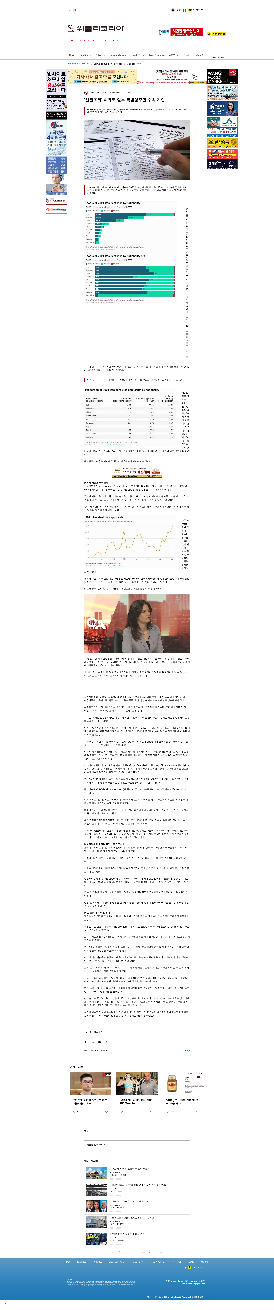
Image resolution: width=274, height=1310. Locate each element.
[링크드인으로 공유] (99, 1041)
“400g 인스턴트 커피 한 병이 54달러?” (182, 1102)
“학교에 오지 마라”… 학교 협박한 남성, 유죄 (90, 1102)
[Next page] (155, 1252)
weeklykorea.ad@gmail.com (193, 1284)
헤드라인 (98, 1032)
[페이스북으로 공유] (85, 1041)
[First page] (113, 1252)
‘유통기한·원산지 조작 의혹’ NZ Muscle (136, 1102)
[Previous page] (119, 1252)
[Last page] (161, 1252)
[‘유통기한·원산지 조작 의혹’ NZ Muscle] (137, 1083)
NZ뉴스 (88, 1032)
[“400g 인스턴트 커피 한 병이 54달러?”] (183, 1083)
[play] (231, 134)
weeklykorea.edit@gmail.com (185, 1281)
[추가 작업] (188, 92)
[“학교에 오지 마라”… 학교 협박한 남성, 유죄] (90, 1083)
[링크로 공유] (106, 1041)
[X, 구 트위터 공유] (92, 1041)
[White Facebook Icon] (185, 1267)
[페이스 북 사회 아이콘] (184, 10)
